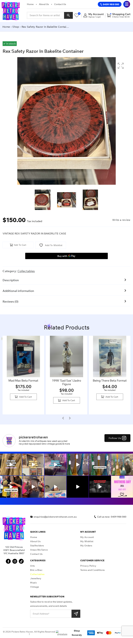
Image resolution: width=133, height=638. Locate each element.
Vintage (34, 587)
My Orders (86, 545)
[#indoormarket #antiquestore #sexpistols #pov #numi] (55, 487)
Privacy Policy (88, 566)
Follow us (115, 438)
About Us (44, 4)
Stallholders (37, 545)
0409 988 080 (111, 4)
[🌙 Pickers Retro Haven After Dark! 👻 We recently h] (100, 487)
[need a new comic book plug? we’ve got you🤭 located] (33, 464)
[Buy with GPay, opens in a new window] (66, 256)
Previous (63, 418)
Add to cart (20, 245)
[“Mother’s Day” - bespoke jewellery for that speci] (78, 487)
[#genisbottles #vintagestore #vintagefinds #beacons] (78, 464)
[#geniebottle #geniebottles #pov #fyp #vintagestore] (100, 464)
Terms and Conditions (92, 570)
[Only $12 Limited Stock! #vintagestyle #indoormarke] (11, 487)
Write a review (121, 219)
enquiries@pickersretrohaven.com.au (55, 516)
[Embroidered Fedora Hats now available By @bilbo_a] (33, 487)
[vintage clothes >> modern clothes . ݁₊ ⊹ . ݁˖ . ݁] (11, 464)
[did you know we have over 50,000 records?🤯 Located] (55, 464)
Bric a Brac (36, 570)
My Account (87, 537)
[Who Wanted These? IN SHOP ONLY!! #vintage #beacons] (122, 464)
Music (33, 582)
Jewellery (35, 578)
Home (30, 4)
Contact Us (60, 4)
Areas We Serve (39, 549)
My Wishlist (86, 541)
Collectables (26, 271)
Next (69, 418)
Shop (15, 26)
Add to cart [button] (25, 396)
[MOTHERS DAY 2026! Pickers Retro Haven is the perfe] (122, 487)
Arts (32, 566)
